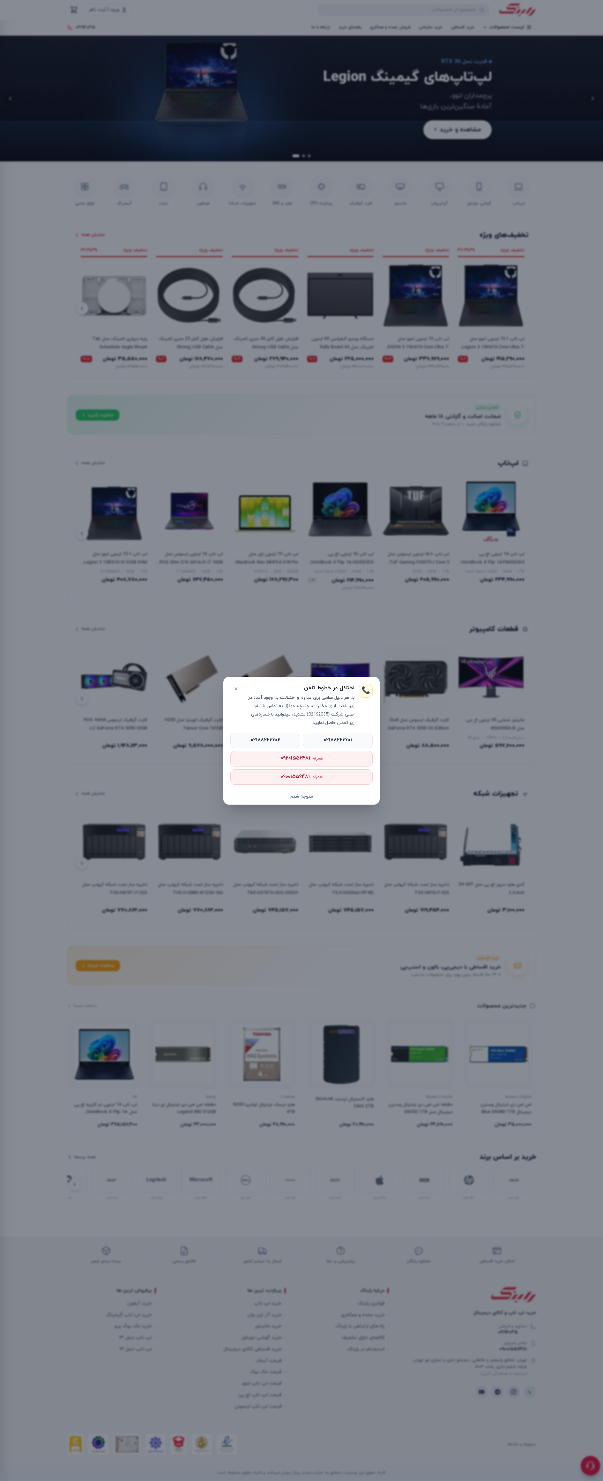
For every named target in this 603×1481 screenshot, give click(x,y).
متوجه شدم (301, 796)
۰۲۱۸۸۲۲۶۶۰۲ (265, 740)
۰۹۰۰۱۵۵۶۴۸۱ (301, 777)
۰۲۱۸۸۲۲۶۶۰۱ (337, 740)
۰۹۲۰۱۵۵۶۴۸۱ (302, 758)
